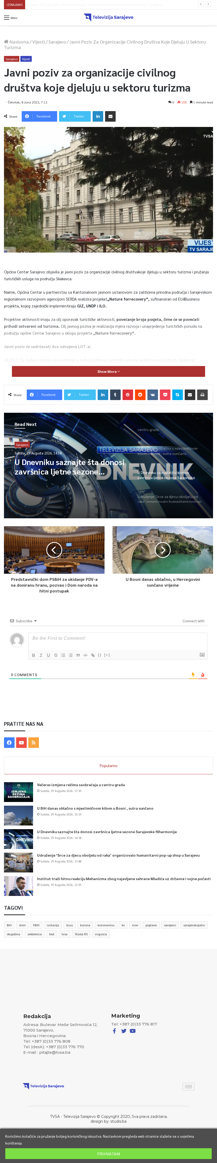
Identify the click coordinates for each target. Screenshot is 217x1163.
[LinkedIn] (98, 116)
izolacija (53, 925)
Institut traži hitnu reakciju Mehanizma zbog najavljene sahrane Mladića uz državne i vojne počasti (124, 878)
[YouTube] (21, 742)
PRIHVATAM (108, 1153)
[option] (108, 465)
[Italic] (41, 655)
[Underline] (48, 655)
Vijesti (38, 42)
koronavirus (106, 925)
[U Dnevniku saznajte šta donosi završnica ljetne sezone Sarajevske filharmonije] (18, 839)
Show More (107, 371)
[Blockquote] (78, 655)
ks (123, 925)
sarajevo (170, 925)
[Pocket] (165, 395)
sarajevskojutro (194, 925)
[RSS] (33, 742)
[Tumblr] (115, 395)
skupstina (13, 934)
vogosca (101, 934)
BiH (9, 925)
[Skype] (177, 395)
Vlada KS (81, 934)
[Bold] (33, 655)
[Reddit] (140, 395)
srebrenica (35, 934)
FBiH (36, 925)
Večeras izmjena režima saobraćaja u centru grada (81, 784)
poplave (151, 925)
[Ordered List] (63, 655)
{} (100, 655)
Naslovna (18, 42)
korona (85, 925)
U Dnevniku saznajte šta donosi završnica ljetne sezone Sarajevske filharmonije (107, 831)
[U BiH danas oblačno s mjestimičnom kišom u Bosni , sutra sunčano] (18, 815)
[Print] (202, 395)
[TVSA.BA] (108, 17)
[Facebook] (9, 742)
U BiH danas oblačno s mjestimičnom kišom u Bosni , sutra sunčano (95, 808)
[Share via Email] (110, 116)
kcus (69, 925)
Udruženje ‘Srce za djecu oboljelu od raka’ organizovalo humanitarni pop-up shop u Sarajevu (97, 4)
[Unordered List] (70, 655)
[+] (107, 655)
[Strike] (56, 655)
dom (22, 925)
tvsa (64, 934)
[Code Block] (85, 655)
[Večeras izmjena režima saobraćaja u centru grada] (18, 792)
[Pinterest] (128, 395)
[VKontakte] (152, 395)
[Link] (93, 655)
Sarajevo (57, 42)
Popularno (108, 765)
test (51, 934)
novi (135, 925)
